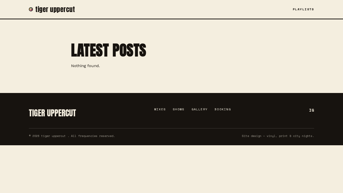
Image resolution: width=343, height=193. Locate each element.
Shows (178, 109)
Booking (223, 109)
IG (311, 110)
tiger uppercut (55, 9)
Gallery (200, 109)
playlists (303, 9)
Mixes (160, 109)
